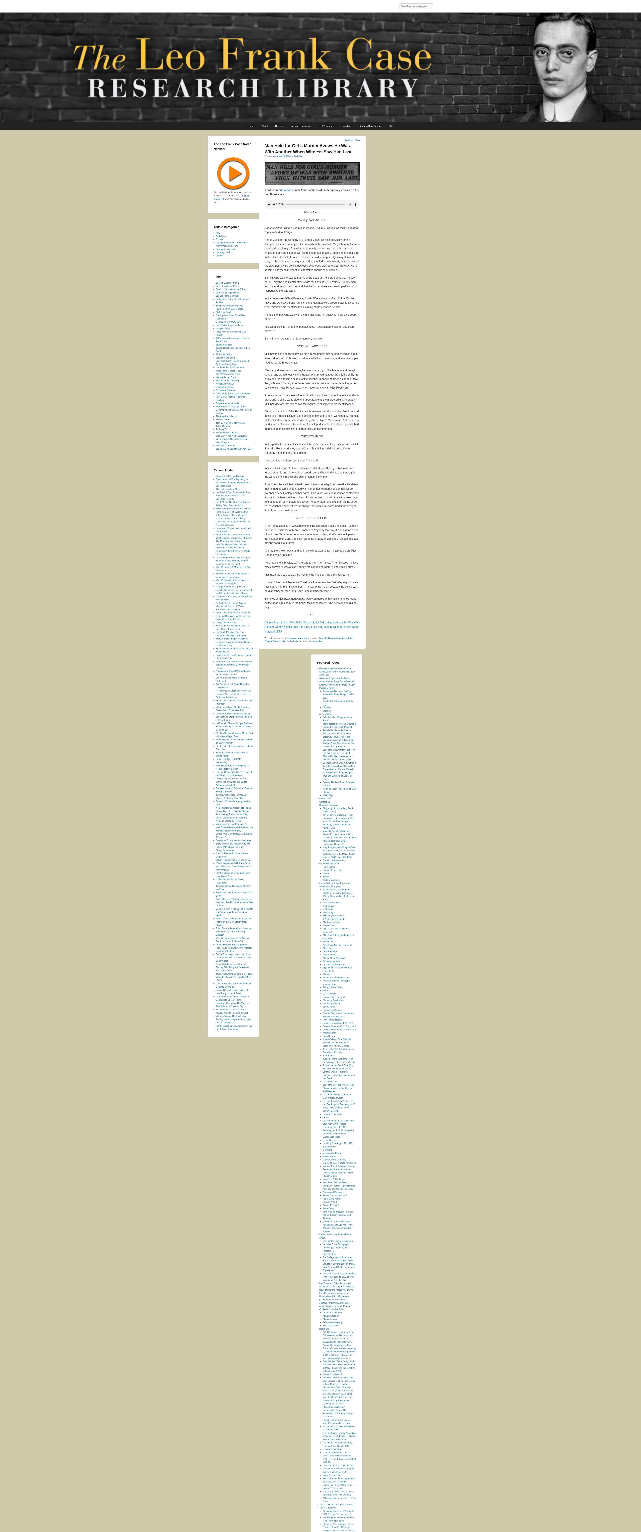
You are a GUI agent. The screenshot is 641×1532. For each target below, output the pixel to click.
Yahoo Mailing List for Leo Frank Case (234, 449)
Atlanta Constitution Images (336, 977)
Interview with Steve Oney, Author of (337, 671)
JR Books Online (224, 354)
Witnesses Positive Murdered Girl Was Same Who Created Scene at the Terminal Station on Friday (234, 827)
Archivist (298, 156)
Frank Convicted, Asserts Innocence (233, 612)
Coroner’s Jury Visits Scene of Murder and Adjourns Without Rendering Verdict (234, 912)
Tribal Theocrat (223, 426)
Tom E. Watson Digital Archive (230, 423)
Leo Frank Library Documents (230, 367)
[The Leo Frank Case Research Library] (320, 67)
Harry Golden (329, 867)
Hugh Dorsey (329, 1036)
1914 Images (329, 912)
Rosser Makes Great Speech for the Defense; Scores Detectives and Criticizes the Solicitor (233, 694)
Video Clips (328, 795)
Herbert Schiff (329, 1033)
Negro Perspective (332, 1475)
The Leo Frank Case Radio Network (336, 1504)
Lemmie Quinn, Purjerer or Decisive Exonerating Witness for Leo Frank (339, 1075)
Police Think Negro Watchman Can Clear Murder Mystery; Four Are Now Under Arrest (233, 957)
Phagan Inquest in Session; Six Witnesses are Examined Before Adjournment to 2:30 (231, 781)
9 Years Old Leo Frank (333, 919)
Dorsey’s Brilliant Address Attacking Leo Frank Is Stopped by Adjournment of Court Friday (234, 716)
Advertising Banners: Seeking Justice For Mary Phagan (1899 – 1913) (339, 694)
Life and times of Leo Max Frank (338, 1120)
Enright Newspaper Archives (229, 305)
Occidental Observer (226, 390)
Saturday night (280, 641)
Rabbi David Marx (331, 1199)
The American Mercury (227, 416)
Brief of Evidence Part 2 (227, 286)
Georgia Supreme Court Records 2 (339, 1029)
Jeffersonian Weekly (332, 1322)
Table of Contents (331, 880)
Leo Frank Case (330, 1081)
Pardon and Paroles (332, 1192)
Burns (325, 990)
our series (285, 190)
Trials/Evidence (326, 126)
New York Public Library (334, 1179)
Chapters (327, 707)
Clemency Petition (331, 1003)
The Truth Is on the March (228, 489)
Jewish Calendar (224, 345)
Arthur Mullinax (326, 638)
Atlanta (326, 974)
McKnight (327, 1150)
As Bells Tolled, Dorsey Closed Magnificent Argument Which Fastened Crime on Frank (231, 606)
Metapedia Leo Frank (226, 377)
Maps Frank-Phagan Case (228, 371)
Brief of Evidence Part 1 (227, 283)
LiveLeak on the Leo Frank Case (338, 1465)
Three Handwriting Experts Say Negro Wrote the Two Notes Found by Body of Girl (234, 977)
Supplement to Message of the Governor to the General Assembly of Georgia (234, 409)
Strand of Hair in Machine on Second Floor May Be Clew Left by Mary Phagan (233, 921)
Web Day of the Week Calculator (231, 436)
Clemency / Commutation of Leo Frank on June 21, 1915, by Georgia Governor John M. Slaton (339, 1527)
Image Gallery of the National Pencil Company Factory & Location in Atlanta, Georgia (337, 1042)
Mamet (326, 873)
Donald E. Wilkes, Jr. (333, 1374)
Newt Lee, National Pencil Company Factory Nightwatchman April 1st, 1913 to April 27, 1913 (339, 1185)
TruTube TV (221, 429)
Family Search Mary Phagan (229, 309)
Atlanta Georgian (331, 1316)
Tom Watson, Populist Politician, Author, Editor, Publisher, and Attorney (338, 1215)
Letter (325, 1117)
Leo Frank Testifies (225, 499)
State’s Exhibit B (331, 1205)
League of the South (225, 358)
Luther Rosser (329, 1140)
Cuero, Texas (329, 1006)
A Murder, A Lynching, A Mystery (335, 678)
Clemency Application (333, 1000)
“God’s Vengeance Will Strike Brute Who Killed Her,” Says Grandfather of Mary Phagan (234, 866)
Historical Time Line (332, 870)
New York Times (331, 1325)
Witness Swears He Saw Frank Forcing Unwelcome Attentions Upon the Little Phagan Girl (233, 1019)
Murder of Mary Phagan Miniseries (339, 1163)
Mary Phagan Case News (228, 374)
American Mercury (331, 961)
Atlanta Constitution (332, 1312)
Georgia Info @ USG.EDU (228, 322)
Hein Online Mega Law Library (230, 325)
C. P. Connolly (329, 993)
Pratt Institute (329, 1254)
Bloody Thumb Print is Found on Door (234, 860)
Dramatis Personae (301, 126)
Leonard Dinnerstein (332, 1114)
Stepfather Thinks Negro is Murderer (233, 840)
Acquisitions (329, 925)
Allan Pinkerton (330, 951)
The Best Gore (223, 419)
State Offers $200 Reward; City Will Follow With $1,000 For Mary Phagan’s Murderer (233, 847)
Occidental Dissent (225, 387)
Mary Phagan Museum (227, 246)
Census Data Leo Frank (334, 997)
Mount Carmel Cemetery (334, 1159)
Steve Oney (328, 1208)
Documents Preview (332, 1010)
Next (358, 140)
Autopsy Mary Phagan (333, 987)
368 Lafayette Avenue (333, 915)
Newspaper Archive (225, 384)
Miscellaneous (330, 1156)
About (265, 126)
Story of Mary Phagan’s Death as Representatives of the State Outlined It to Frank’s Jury (234, 641)
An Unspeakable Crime (334, 964)
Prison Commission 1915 (335, 1195)
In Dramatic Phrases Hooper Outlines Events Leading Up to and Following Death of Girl (234, 726)
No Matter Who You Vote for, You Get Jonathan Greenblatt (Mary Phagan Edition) (234, 664)
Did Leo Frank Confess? (227, 296)
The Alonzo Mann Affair (334, 860)
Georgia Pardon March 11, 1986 (338, 1023)
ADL (218, 233)
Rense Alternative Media (227, 403)
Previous (347, 140)
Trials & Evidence (328, 1507)
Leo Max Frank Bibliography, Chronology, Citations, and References (336, 1247)
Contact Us (324, 802)
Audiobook (221, 236)
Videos (219, 255)
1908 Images (329, 909)
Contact (279, 126)
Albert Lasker (329, 948)
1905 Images (329, 906)
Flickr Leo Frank (224, 312)
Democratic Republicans (227, 292)
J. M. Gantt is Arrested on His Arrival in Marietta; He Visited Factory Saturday (233, 931)
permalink (317, 641)
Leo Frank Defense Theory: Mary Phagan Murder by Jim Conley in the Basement (339, 1088)
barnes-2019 (325, 798)
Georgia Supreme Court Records (231, 242)
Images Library (223, 328)
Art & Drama (325, 714)
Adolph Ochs (329, 941)
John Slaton (328, 1055)
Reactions (347, 126)
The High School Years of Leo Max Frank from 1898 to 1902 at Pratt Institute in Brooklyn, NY (339, 1276)
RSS (390, 126)
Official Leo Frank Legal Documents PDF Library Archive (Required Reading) (233, 396)
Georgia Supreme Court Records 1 (339, 1026)
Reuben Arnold (330, 1202)
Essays (219, 239)
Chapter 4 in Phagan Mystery (230, 476)
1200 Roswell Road (332, 902)
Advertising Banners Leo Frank (338, 945)
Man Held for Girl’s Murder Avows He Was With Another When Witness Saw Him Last (234, 902)
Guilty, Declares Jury (226, 622)
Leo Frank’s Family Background (338, 1241)
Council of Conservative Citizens (231, 289)
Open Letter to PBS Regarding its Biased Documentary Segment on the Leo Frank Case (234, 482)
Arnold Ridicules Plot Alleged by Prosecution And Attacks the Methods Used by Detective (234, 947)
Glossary (327, 711)
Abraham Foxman (331, 922)
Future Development (329, 863)
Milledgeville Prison (332, 1153)
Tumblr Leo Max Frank (227, 432)
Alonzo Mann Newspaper (335, 958)
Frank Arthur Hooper (332, 1019)
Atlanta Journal (341, 638)
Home (251, 126)
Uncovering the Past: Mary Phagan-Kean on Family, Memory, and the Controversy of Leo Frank (233, 560)
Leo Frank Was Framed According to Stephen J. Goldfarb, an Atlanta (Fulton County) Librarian (339, 1436)
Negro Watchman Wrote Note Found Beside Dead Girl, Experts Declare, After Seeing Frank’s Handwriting (233, 811)
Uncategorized (223, 252)
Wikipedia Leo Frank (226, 445)
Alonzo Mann (329, 954)
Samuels (327, 876)
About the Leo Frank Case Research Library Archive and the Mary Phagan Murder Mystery (337, 684)
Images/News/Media (370, 126)
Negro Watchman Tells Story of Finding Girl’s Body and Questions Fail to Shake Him (232, 967)
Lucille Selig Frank (332, 1137)
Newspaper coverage (297, 638)
